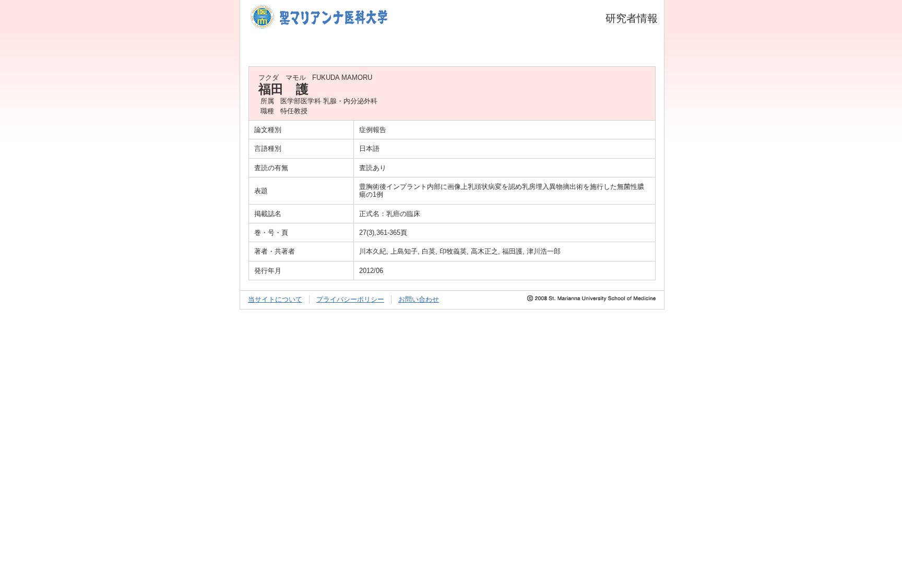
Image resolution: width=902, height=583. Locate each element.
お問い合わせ (418, 299)
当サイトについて (275, 299)
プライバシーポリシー (350, 299)
